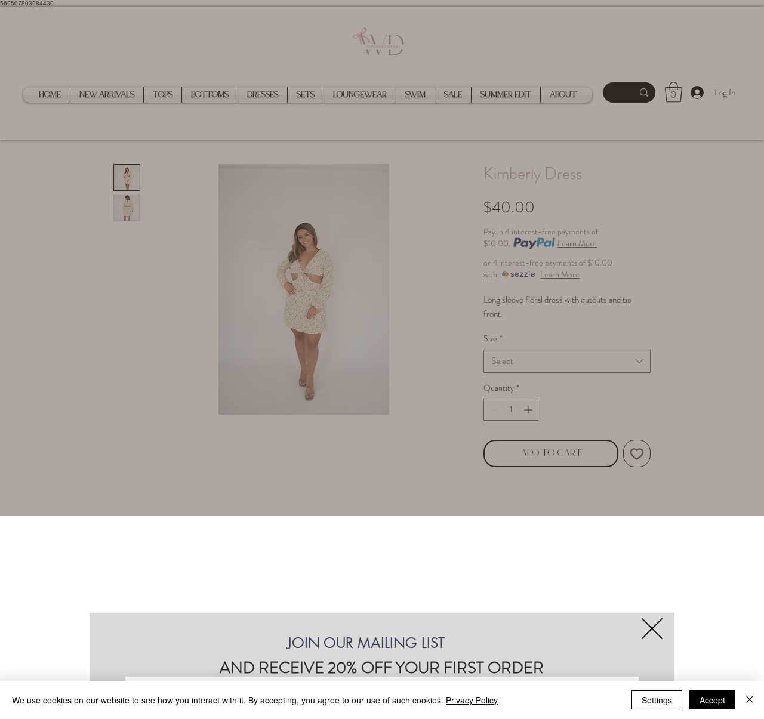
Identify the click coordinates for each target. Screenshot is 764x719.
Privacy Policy (472, 700)
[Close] (750, 699)
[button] (652, 628)
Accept (712, 700)
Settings (657, 700)
